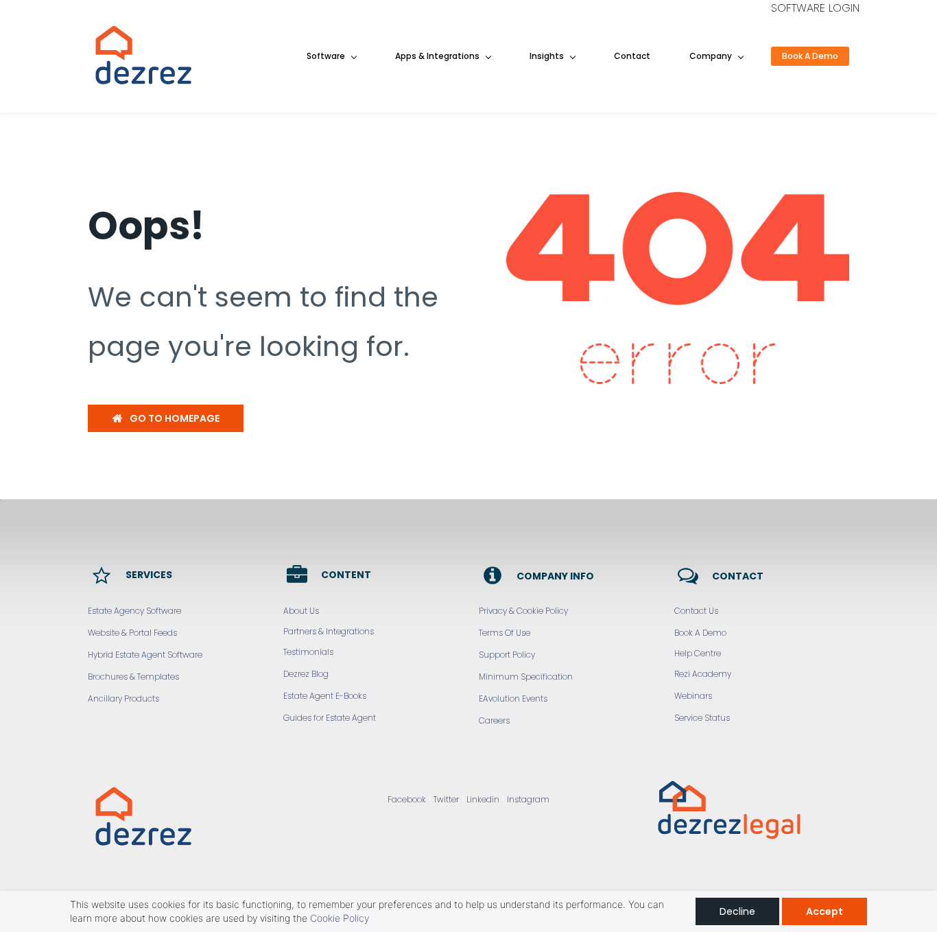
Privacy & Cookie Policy (523, 611)
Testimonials (308, 652)
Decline (737, 911)
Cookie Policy (339, 918)
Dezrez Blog (306, 674)
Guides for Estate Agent (329, 718)
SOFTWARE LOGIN (815, 8)
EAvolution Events (513, 698)
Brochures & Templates (133, 676)
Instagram (528, 799)
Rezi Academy (702, 674)
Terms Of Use (504, 632)
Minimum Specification (526, 676)
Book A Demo (700, 632)
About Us (301, 611)
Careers (494, 720)
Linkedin (482, 799)
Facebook (407, 799)
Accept (824, 911)
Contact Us (696, 611)
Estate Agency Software (134, 611)
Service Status (702, 718)
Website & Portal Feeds (132, 632)
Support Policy (507, 654)
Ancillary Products (123, 698)
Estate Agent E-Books (324, 696)
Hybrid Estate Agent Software (145, 654)
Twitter (446, 799)
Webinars (693, 696)
